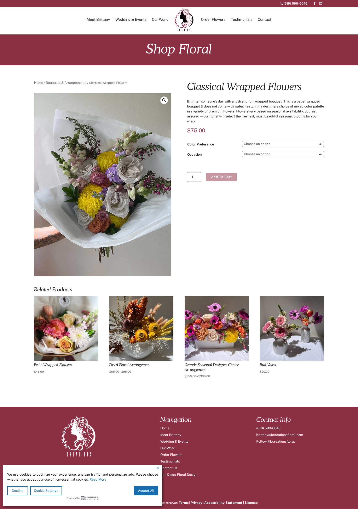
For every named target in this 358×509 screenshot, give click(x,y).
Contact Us (168, 468)
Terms (184, 503)
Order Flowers (213, 19)
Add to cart (221, 177)
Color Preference (200, 144)
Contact (264, 19)
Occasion (194, 154)
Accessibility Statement (223, 503)
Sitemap (251, 503)
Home (38, 83)
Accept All (146, 491)
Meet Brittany (98, 19)
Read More (98, 479)
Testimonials (241, 19)
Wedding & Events (130, 19)
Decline (17, 491)
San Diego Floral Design (178, 475)
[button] (164, 100)
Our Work (160, 19)
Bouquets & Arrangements (66, 83)
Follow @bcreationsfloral (275, 441)
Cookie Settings (46, 491)
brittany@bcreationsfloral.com (279, 435)
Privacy (196, 503)
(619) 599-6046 (295, 3)
